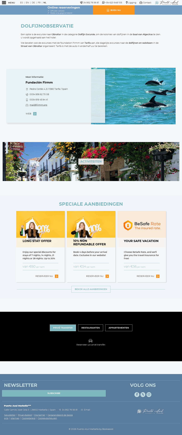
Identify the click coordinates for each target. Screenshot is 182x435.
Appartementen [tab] (119, 328)
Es (21, 3)
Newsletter (10, 415)
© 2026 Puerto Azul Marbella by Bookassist (91, 429)
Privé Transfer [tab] (63, 328)
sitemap (15, 418)
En (27, 3)
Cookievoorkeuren (47, 418)
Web (28, 114)
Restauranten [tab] (90, 328)
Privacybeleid (25, 415)
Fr (39, 3)
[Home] (166, 2)
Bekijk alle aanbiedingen (91, 289)
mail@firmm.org (38, 105)
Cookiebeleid (28, 418)
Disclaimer (39, 415)
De (33, 3)
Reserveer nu (46, 276)
